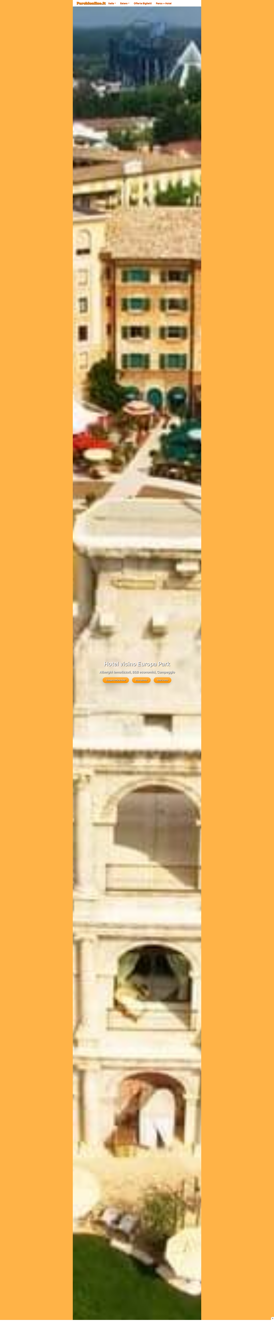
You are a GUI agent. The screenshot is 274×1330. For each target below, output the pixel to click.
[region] (137, 1325)
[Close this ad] (272, 1318)
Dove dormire (141, 680)
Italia (111, 3)
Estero (124, 3)
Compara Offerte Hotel (115, 680)
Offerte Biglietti (143, 3)
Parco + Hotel (163, 3)
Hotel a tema (162, 680)
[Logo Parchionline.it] (91, 3)
